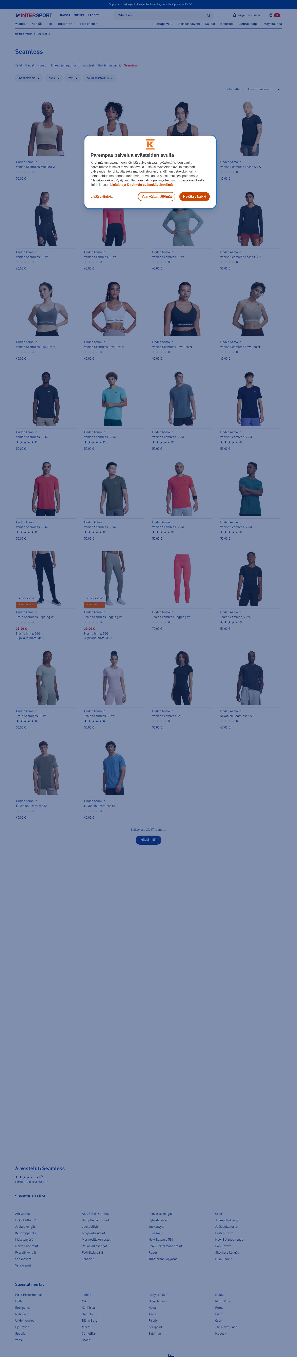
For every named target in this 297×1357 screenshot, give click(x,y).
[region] (150, 172)
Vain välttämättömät (157, 196)
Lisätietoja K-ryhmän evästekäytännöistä (141, 184)
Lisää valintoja (102, 196)
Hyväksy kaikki (194, 196)
